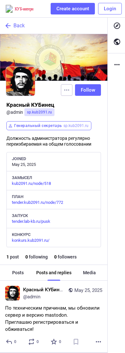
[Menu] (66, 90)
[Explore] (116, 26)
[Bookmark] (76, 342)
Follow (88, 90)
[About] (116, 65)
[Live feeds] (116, 42)
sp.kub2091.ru (39, 112)
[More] (98, 342)
